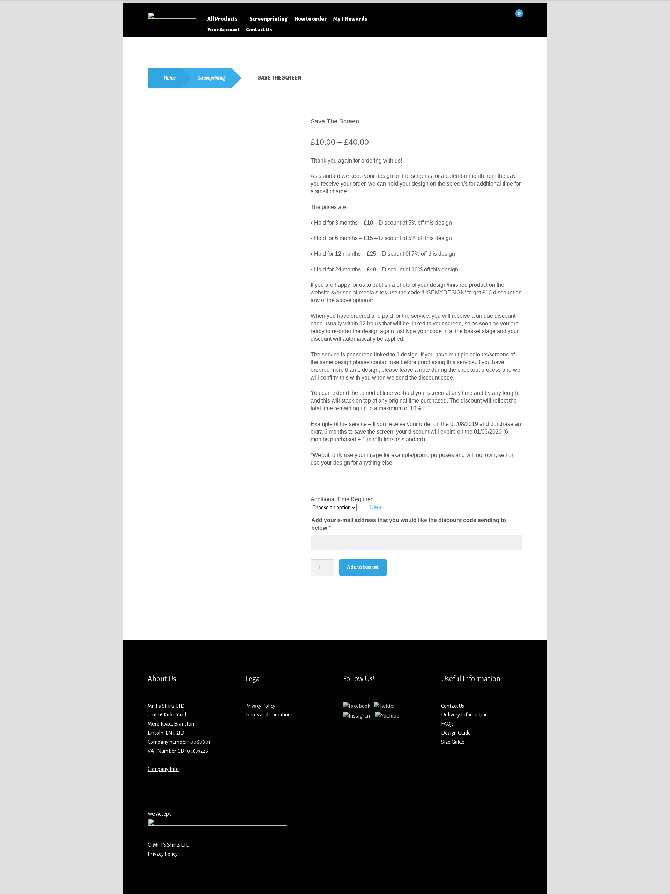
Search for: (416, 19)
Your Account (223, 29)
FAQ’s (447, 724)
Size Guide (452, 742)
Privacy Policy (260, 706)
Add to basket (363, 567)
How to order (310, 19)
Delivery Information (464, 715)
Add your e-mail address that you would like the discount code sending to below (408, 524)
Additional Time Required (342, 499)
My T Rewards (350, 19)
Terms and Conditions (269, 715)
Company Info (163, 769)
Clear (376, 507)
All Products (222, 19)
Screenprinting (269, 19)
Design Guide (456, 733)
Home (170, 78)
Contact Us (259, 29)
